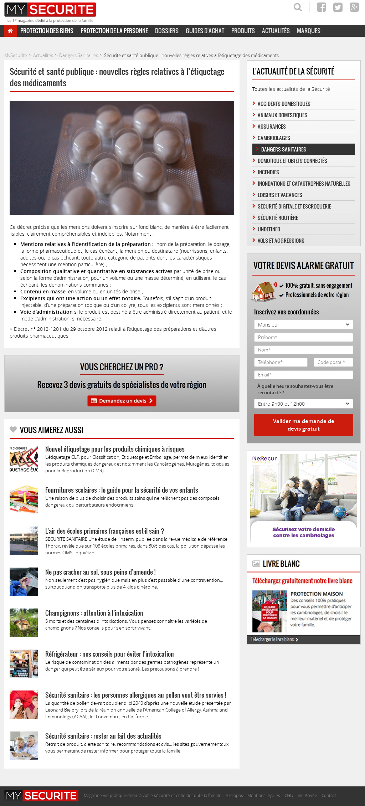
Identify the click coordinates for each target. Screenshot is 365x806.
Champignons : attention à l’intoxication (94, 613)
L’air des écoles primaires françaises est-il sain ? (104, 531)
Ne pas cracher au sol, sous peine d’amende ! (100, 572)
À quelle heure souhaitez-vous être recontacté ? (295, 389)
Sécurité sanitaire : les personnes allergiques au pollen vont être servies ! (135, 695)
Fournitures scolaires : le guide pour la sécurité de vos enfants (121, 490)
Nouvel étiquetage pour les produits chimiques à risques (115, 449)
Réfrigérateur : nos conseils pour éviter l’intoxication (109, 654)
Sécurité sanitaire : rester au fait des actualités (103, 735)
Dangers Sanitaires (283, 149)
